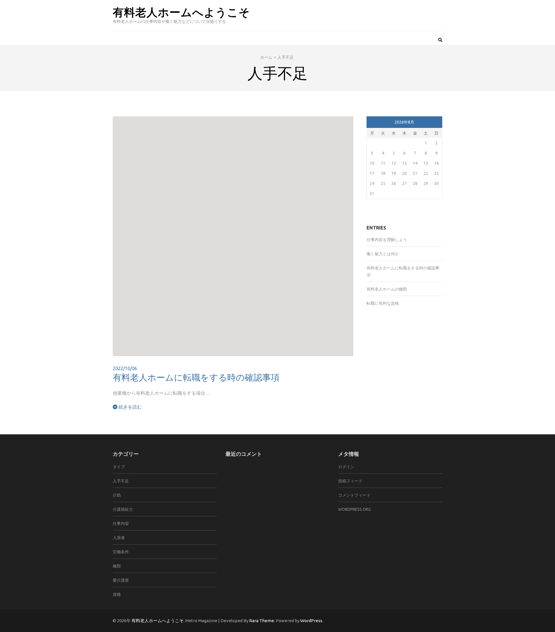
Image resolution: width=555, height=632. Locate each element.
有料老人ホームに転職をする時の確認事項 (196, 377)
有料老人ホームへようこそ (181, 11)
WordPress (311, 620)
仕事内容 (121, 523)
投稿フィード (350, 481)
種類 (117, 566)
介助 (117, 495)
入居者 (119, 537)
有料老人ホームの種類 (387, 289)
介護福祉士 (123, 509)
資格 (117, 594)
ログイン (346, 466)
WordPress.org (354, 509)
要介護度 (121, 580)
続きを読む (129, 406)
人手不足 (121, 481)
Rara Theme (261, 620)
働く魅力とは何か (383, 253)
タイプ (119, 466)
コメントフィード (354, 495)
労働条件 (121, 552)
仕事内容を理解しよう (387, 239)
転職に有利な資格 (383, 303)
